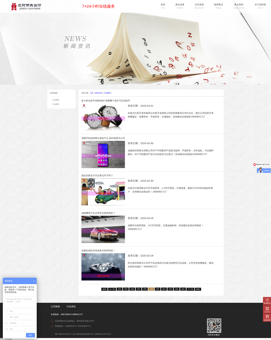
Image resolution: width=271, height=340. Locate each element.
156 (132, 289)
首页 (104, 289)
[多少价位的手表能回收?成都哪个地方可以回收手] (103, 130)
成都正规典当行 (67, 314)
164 (183, 289)
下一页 (190, 289)
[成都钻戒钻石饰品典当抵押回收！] (103, 280)
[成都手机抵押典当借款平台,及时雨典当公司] (103, 168)
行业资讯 (55, 104)
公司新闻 (55, 100)
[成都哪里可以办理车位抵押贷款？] (103, 242)
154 (119, 289)
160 (157, 289)
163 (176, 289)
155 (125, 289)
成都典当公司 (78, 314)
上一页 (112, 289)
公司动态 (54, 93)
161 (163, 289)
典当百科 (98, 93)
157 (138, 289)
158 (144, 289)
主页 (91, 93)
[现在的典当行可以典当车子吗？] (103, 205)
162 (170, 289)
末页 (198, 289)
